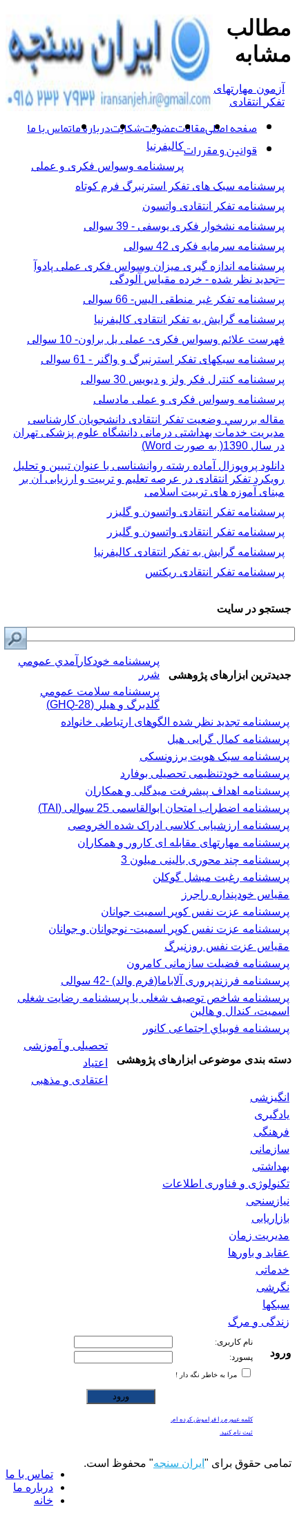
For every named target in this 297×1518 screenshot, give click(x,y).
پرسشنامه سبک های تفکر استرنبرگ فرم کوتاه (180, 186)
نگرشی (272, 1287)
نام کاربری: (234, 1342)
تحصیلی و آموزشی (65, 1045)
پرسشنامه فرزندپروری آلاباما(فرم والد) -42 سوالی (175, 980)
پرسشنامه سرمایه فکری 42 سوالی (204, 246)
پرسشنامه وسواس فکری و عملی (107, 166)
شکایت (126, 128)
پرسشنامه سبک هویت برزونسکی (214, 756)
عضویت (158, 128)
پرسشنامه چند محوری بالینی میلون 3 (205, 860)
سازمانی (269, 1149)
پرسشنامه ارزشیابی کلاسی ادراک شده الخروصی (178, 825)
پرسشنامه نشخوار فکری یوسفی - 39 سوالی (184, 226)
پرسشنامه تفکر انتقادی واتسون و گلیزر (196, 512)
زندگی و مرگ (258, 1321)
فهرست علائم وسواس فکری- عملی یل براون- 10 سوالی (156, 339)
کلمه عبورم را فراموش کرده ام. (212, 1419)
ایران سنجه (178, 1463)
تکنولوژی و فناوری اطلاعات (225, 1183)
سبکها (275, 1304)
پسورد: (241, 1357)
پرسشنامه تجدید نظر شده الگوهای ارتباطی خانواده (175, 722)
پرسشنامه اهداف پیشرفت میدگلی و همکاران (187, 791)
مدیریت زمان (259, 1235)
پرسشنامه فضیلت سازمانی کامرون (207, 963)
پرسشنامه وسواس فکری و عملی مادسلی (189, 399)
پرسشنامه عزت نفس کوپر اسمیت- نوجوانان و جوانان (168, 929)
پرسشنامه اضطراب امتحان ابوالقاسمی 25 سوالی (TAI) (163, 808)
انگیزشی (269, 1097)
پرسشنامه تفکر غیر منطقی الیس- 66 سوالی (184, 299)
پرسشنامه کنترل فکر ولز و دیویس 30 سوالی (183, 379)
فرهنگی (271, 1132)
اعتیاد (95, 1063)
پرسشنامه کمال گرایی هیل (228, 739)
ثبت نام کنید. (236, 1432)
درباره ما (91, 128)
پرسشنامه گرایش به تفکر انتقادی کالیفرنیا (189, 319)
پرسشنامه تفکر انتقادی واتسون (213, 206)
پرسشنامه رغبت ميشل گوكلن (221, 877)
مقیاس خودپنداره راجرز (235, 894)
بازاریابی (270, 1218)
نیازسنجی (267, 1201)
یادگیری (271, 1114)
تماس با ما (49, 128)
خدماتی (272, 1270)
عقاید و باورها (258, 1252)
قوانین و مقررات (220, 150)
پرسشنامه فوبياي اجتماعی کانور (216, 1028)
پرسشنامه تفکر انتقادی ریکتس (215, 572)
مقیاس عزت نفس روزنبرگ (226, 946)
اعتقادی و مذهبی (69, 1080)
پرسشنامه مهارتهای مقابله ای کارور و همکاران (183, 842)
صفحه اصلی (231, 128)
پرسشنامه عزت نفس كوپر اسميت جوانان (195, 911)
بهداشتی (270, 1166)
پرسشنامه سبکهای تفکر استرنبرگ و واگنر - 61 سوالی (163, 359)
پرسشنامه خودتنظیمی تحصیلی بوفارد (204, 773)
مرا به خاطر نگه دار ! (207, 1375)
